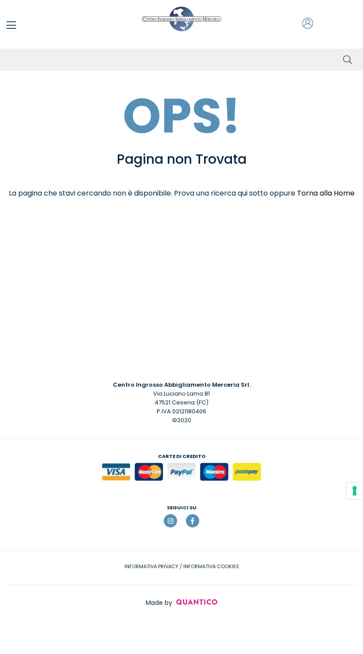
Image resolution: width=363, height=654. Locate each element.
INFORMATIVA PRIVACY (151, 566)
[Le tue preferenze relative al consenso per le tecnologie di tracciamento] (354, 490)
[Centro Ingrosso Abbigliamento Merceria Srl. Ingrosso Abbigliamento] (181, 19)
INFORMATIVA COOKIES (211, 566)
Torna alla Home (326, 193)
